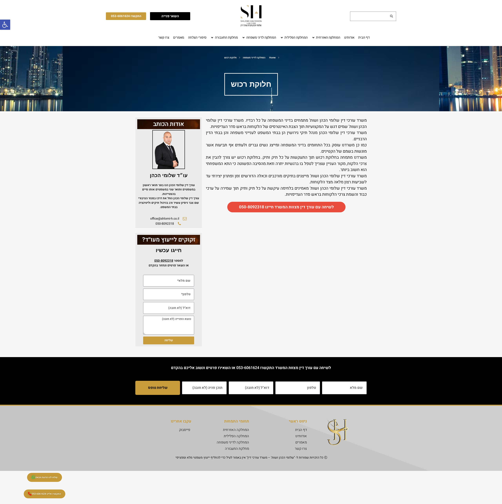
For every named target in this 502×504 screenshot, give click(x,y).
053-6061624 (247, 368)
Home (272, 57)
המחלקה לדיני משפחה (254, 57)
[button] (326, 37)
